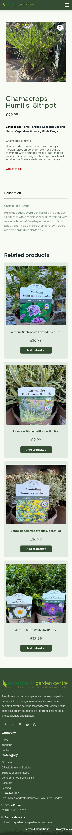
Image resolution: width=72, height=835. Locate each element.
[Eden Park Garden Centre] (19, 5)
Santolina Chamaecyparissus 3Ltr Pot (36, 530)
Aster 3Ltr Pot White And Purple (36, 630)
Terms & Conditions (36, 829)
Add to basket (36, 350)
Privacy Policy (63, 829)
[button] (60, 28)
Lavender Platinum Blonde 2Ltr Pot (36, 431)
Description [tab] (12, 193)
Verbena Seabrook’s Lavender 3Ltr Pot (36, 332)
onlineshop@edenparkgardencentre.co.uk (26, 822)
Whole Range (50, 131)
